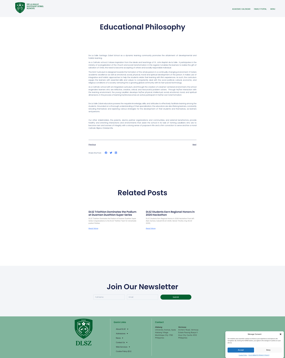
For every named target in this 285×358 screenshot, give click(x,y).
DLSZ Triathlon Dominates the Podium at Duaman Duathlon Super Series (112, 213)
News (118, 338)
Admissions (120, 333)
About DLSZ (121, 329)
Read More (93, 228)
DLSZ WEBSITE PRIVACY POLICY (258, 355)
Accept (241, 350)
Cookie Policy (243, 355)
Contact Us (120, 342)
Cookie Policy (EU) (123, 351)
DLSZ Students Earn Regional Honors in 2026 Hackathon (170, 213)
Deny (268, 350)
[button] (280, 334)
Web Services (121, 347)
